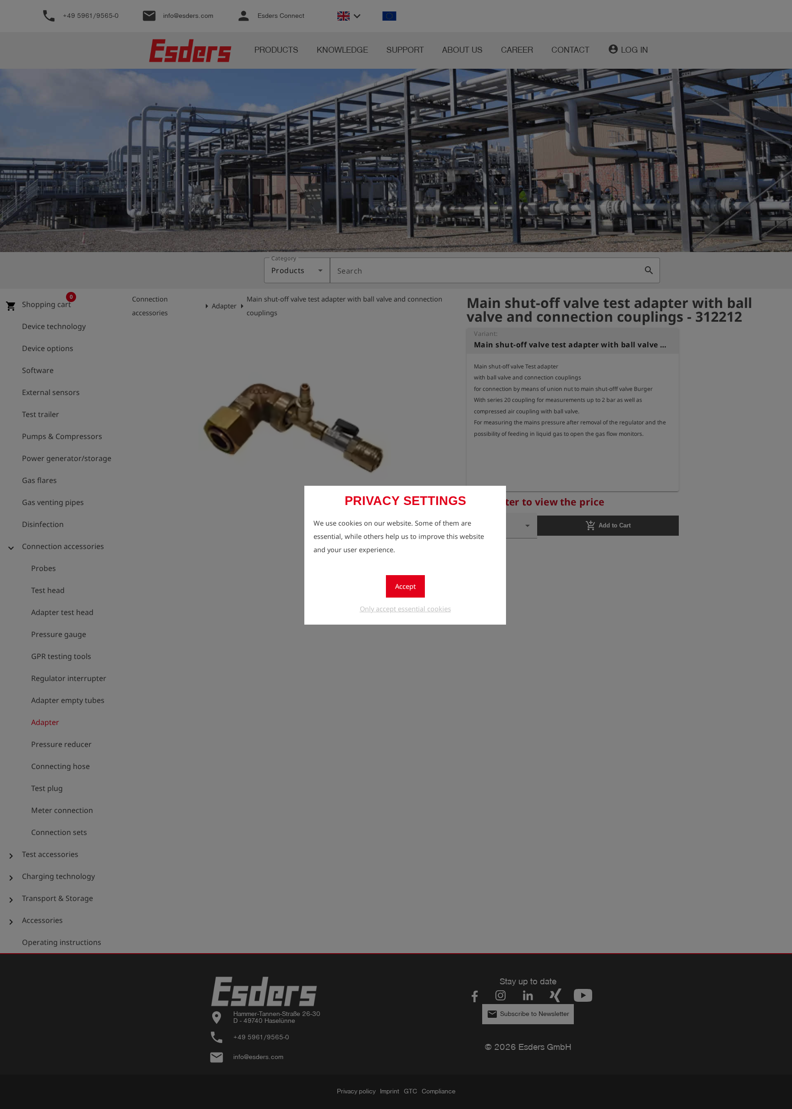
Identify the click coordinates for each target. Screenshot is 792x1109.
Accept (405, 586)
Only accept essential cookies (405, 608)
